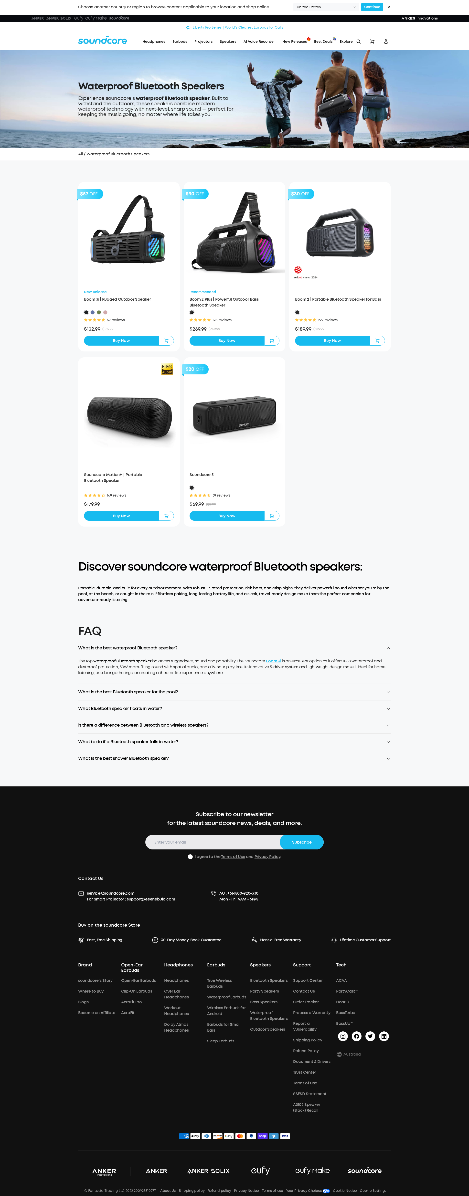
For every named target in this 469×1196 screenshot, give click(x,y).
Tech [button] (341, 965)
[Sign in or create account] (386, 41)
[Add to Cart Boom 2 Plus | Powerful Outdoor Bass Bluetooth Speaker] (271, 341)
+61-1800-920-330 (242, 893)
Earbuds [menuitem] (179, 41)
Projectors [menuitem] (203, 41)
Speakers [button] (260, 965)
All (80, 154)
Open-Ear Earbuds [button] (132, 968)
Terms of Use (233, 856)
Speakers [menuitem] (228, 41)
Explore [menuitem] (346, 41)
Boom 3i (273, 661)
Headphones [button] (178, 965)
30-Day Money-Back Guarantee (191, 939)
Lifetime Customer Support (365, 939)
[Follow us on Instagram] (343, 1036)
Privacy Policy (267, 856)
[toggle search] (358, 41)
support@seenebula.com (151, 899)
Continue (372, 7)
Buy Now (121, 340)
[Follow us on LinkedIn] (384, 1036)
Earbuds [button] (216, 965)
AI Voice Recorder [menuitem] (259, 41)
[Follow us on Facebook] (357, 1036)
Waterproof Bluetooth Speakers (117, 154)
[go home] (102, 40)
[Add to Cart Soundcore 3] (271, 516)
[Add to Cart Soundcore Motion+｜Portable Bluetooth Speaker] (166, 516)
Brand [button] (85, 965)
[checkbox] (190, 856)
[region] (234, 671)
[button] (326, 7)
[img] (184, 1137)
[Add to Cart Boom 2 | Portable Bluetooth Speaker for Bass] (377, 341)
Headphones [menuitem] (154, 41)
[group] (129, 329)
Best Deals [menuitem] (323, 41)
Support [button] (302, 965)
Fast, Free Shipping (104, 939)
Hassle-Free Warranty (280, 939)
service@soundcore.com (110, 893)
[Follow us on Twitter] (370, 1036)
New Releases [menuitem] (294, 41)
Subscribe (302, 842)
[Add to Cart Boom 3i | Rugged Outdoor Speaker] (166, 341)
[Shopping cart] (372, 41)
